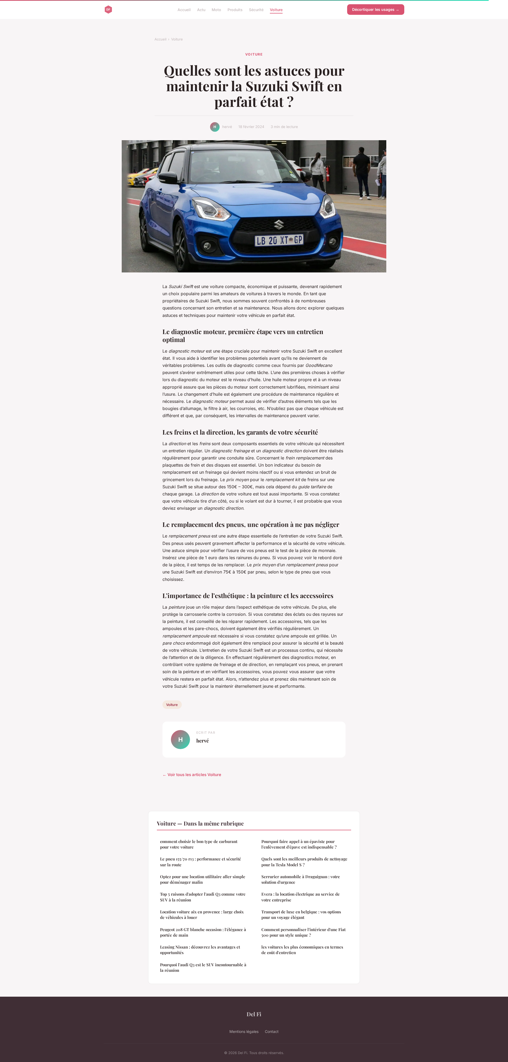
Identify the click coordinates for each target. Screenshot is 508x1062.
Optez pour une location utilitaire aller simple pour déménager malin (202, 879)
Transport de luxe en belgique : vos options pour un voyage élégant (301, 914)
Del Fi (254, 1014)
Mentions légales (243, 1031)
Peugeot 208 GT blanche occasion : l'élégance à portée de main (203, 932)
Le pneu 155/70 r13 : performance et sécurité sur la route (200, 861)
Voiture (276, 9)
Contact (272, 1031)
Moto (216, 9)
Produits (235, 9)
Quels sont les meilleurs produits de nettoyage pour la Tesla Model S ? (304, 861)
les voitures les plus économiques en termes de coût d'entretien (302, 949)
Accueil (184, 9)
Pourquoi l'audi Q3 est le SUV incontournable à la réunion (203, 967)
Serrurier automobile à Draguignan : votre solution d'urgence (300, 879)
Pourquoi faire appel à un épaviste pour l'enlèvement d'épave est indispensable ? (299, 844)
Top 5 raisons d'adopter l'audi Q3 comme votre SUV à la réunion (203, 896)
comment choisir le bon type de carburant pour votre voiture (198, 844)
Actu (201, 9)
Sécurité (256, 9)
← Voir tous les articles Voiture (191, 774)
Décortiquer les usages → (375, 9)
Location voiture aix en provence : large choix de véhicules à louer (202, 914)
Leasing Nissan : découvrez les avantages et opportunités (200, 949)
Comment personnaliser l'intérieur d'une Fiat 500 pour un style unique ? (303, 932)
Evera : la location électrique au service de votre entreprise (300, 896)
